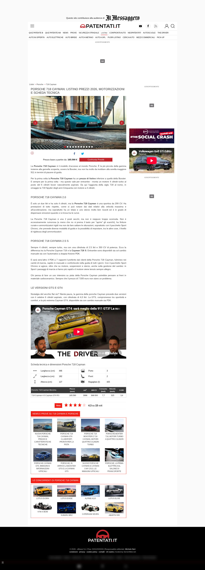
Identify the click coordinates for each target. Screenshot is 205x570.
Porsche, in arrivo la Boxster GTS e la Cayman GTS (66, 467)
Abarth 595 (114, 515)
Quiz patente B (36, 33)
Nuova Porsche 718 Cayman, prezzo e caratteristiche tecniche (42, 439)
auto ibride (71, 37)
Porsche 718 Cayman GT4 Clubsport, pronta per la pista (67, 439)
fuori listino (114, 37)
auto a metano (86, 37)
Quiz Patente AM (53, 33)
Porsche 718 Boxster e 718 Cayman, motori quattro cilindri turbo (90, 439)
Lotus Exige (66, 498)
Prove (73, 33)
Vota (58, 405)
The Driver (163, 33)
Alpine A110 (90, 498)
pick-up (160, 37)
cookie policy (92, 552)
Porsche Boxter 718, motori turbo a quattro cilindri (114, 436)
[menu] (32, 26)
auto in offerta (37, 37)
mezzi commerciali (145, 37)
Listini (104, 33)
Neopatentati (134, 33)
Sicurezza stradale (89, 33)
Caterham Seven (90, 514)
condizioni (73, 552)
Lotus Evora (42, 498)
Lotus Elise (114, 498)
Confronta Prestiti (96, 159)
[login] (166, 26)
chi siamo (110, 552)
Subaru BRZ (66, 515)
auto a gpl (100, 37)
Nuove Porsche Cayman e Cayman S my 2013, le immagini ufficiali (90, 467)
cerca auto (128, 37)
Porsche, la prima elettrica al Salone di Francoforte (114, 467)
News (65, 33)
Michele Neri (130, 549)
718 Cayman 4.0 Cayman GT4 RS (45, 395)
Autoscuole (149, 33)
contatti (102, 552)
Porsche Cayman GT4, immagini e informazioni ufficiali (42, 467)
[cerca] (173, 26)
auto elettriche (55, 37)
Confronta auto (117, 33)
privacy (82, 552)
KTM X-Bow (43, 512)
